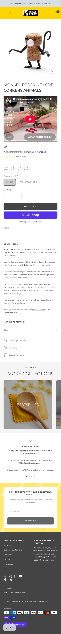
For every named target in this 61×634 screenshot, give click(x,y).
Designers (8, 555)
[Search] (10, 13)
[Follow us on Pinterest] (15, 576)
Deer (37, 300)
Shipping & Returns (17, 341)
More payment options (30, 222)
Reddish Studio (10, 313)
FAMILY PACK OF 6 (28, 182)
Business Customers (13, 550)
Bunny (15, 303)
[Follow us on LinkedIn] (10, 579)
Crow (22, 303)
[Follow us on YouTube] (20, 576)
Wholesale (8, 564)
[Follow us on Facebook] (5, 576)
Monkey (7, 303)
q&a (6, 330)
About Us (8, 545)
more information (15, 322)
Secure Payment (16, 355)
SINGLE (9, 182)
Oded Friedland (39, 309)
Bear (43, 300)
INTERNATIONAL (18, 592)
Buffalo (49, 300)
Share (6, 227)
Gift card (7, 559)
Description (11, 244)
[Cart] (55, 13)
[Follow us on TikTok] (5, 579)
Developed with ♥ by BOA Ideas (36, 601)
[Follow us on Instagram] (10, 576)
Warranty (13, 348)
